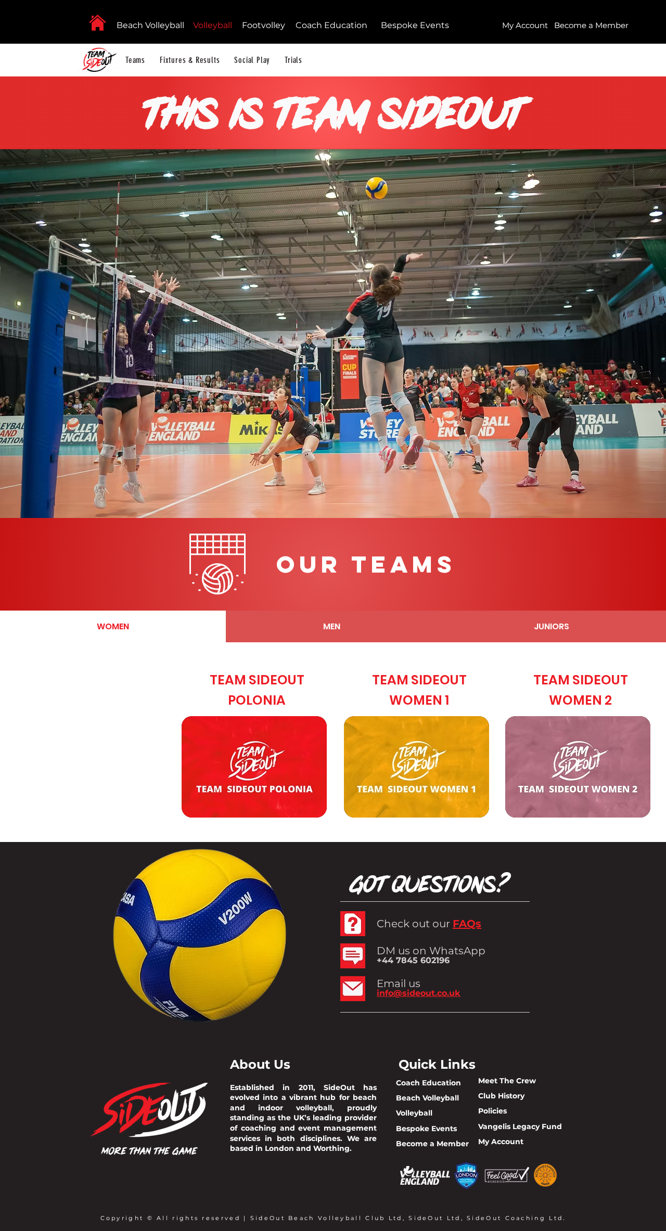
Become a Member (432, 1143)
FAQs (467, 923)
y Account (504, 1141)
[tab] (113, 626)
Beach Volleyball (150, 25)
